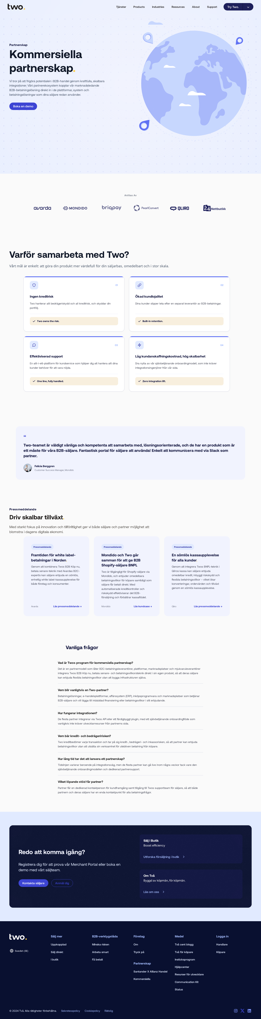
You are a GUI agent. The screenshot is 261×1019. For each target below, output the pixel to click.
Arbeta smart (100, 952)
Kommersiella (142, 978)
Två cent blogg (184, 944)
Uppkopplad (58, 944)
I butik (54, 959)
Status (179, 989)
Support (212, 6)
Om (136, 944)
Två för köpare (184, 952)
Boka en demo (23, 106)
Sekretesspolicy (70, 1010)
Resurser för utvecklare (189, 974)
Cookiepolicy (92, 1010)
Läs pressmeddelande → (67, 606)
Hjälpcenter (182, 966)
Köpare (220, 952)
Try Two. (233, 7)
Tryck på (139, 952)
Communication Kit (187, 982)
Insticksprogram (185, 959)
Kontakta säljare (33, 883)
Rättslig (109, 1010)
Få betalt (97, 959)
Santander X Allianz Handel (150, 971)
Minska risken (100, 944)
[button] (121, 6)
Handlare (222, 944)
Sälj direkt (57, 952)
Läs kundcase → (143, 606)
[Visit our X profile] (242, 1010)
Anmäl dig (62, 883)
